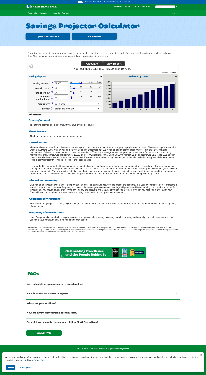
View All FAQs (43, 333)
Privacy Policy (40, 360)
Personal (32, 13)
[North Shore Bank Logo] (41, 6)
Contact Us (145, 7)
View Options (25, 368)
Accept (11, 368)
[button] (65, 76)
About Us (135, 7)
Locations (118, 7)
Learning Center (60, 13)
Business (44, 13)
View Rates (94, 36)
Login (174, 13)
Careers (127, 7)
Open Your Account (48, 36)
